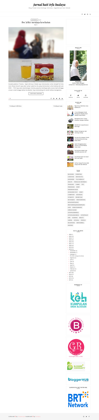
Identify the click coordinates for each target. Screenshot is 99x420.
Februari (72, 269)
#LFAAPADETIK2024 (73, 202)
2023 (70, 240)
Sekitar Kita (79, 176)
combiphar (71, 194)
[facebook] (82, 14)
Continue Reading (36, 93)
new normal (80, 222)
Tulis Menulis (80, 179)
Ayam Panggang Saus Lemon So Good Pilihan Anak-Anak (81, 145)
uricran (70, 225)
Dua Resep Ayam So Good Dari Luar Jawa (81, 157)
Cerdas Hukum (72, 210)
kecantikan (71, 222)
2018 (70, 249)
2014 (70, 278)
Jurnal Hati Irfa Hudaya (49, 4)
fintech (83, 220)
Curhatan (71, 176)
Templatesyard (21, 416)
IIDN (69, 217)
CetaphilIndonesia (73, 215)
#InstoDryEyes (81, 199)
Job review (34, 19)
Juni (71, 261)
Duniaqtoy (37, 416)
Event (81, 192)
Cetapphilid (84, 215)
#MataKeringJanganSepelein (76, 205)
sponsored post (73, 192)
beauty (81, 217)
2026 (70, 234)
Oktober (72, 254)
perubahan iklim (73, 189)
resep (78, 187)
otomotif (71, 197)
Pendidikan (71, 187)
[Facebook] (51, 98)
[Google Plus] (54, 98)
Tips (83, 184)
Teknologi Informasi (80, 182)
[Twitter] (57, 98)
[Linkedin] (62, 98)
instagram (85, 97)
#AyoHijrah (71, 199)
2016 (70, 274)
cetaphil (76, 220)
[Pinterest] (59, 98)
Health (70, 182)
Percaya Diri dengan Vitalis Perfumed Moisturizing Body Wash (82, 139)
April (71, 265)
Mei (71, 263)
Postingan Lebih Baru (16, 106)
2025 (70, 236)
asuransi (74, 217)
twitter (78, 97)
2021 (70, 243)
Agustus (72, 258)
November (73, 252)
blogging (71, 174)
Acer (69, 207)
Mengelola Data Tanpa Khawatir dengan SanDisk (81, 119)
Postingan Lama (58, 106)
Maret (72, 267)
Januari (72, 270)
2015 (70, 276)
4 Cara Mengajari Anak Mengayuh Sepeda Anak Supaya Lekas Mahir (81, 113)
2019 (70, 247)
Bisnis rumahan (77, 207)
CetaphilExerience (73, 212)
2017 (70, 272)
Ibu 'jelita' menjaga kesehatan (36, 22)
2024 (70, 238)
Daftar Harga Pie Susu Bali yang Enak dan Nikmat (82, 163)
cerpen (70, 220)
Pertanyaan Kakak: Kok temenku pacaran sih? (81, 151)
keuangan (79, 194)
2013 (70, 280)
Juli (71, 259)
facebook (71, 97)
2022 (70, 241)
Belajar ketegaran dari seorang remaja (81, 131)
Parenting (79, 174)
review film (79, 197)
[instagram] (87, 14)
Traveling (71, 184)
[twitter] (85, 14)
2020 (70, 245)
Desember (73, 250)
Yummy (78, 184)
